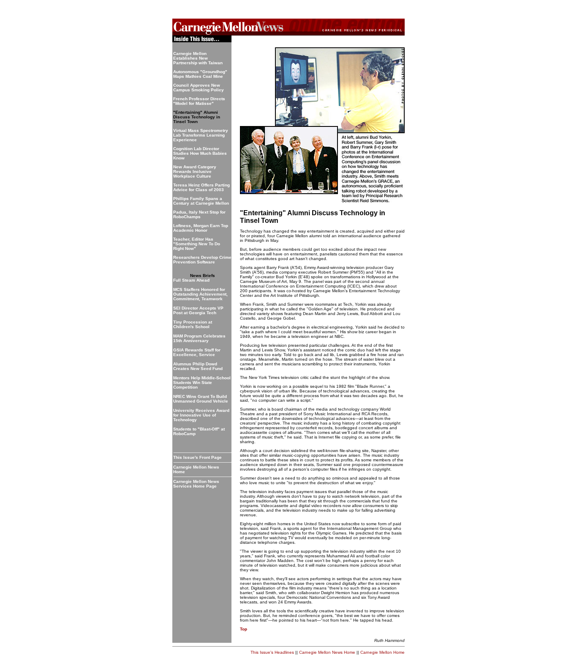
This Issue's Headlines (272, 652)
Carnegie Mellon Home (382, 652)
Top (243, 629)
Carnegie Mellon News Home (327, 652)
